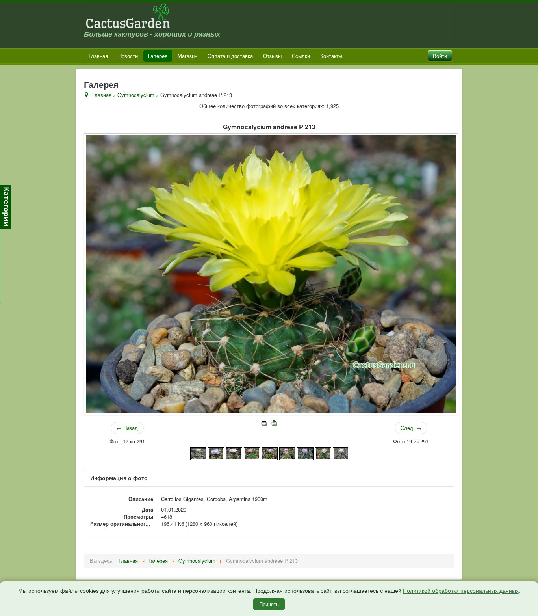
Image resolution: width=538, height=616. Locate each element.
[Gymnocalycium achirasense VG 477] (305, 452)
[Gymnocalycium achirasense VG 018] (287, 452)
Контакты (331, 56)
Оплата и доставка (230, 56)
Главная (98, 56)
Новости (128, 56)
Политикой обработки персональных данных (461, 591)
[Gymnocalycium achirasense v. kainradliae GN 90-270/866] (198, 452)
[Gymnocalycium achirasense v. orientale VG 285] (252, 452)
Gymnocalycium (135, 95)
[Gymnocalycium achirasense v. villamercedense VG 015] (270, 452)
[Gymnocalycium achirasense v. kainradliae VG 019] (216, 452)
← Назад (127, 428)
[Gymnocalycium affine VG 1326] (341, 452)
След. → (411, 428)
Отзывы (272, 56)
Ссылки (301, 56)
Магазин (187, 56)
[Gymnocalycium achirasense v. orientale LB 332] (234, 452)
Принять (269, 604)
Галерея (157, 56)
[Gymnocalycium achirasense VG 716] (323, 452)
